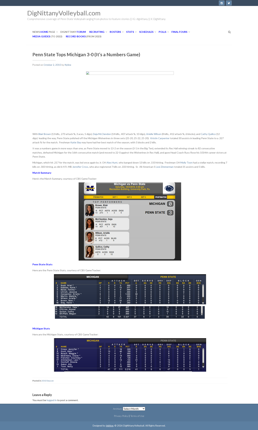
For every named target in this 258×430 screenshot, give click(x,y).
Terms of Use (137, 415)
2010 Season (48, 380)
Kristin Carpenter (160, 138)
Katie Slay (76, 142)
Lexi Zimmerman (165, 166)
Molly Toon (186, 162)
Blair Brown (44, 133)
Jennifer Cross (80, 166)
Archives (117, 408)
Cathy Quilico (208, 133)
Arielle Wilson (154, 133)
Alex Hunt (112, 162)
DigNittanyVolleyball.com (64, 13)
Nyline (68, 64)
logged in (52, 400)
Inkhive (109, 425)
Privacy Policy (121, 415)
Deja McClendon (102, 133)
